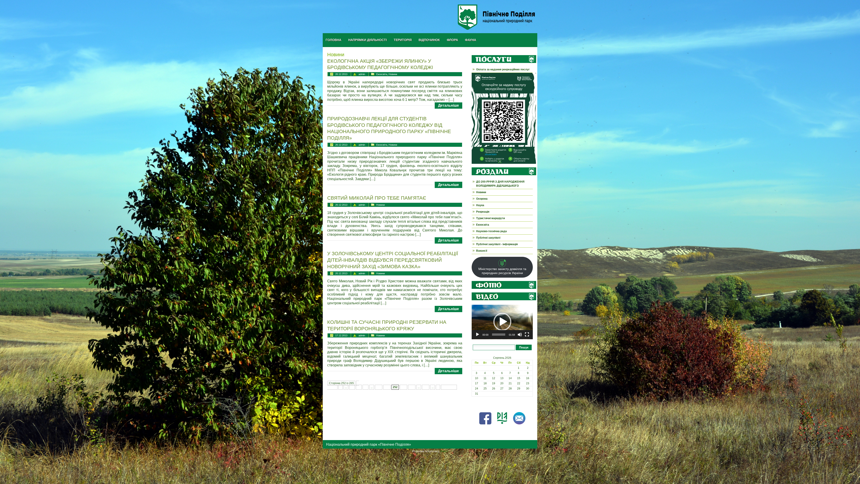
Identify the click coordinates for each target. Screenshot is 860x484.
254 (411, 387)
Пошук (524, 347)
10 (352, 387)
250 (378, 387)
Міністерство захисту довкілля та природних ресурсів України (502, 271)
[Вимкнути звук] (520, 334)
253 (403, 387)
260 (425, 387)
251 (387, 387)
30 (365, 387)
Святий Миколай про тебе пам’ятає (376, 198)
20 (358, 387)
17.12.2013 (341, 335)
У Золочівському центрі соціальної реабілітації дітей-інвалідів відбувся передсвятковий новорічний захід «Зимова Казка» (392, 260)
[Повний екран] (527, 334)
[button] (502, 322)
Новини (393, 74)
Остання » (449, 387)
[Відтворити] (477, 334)
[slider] (498, 334)
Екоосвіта (381, 74)
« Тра (475, 404)
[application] (502, 322)
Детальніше (448, 105)
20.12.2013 (341, 74)
